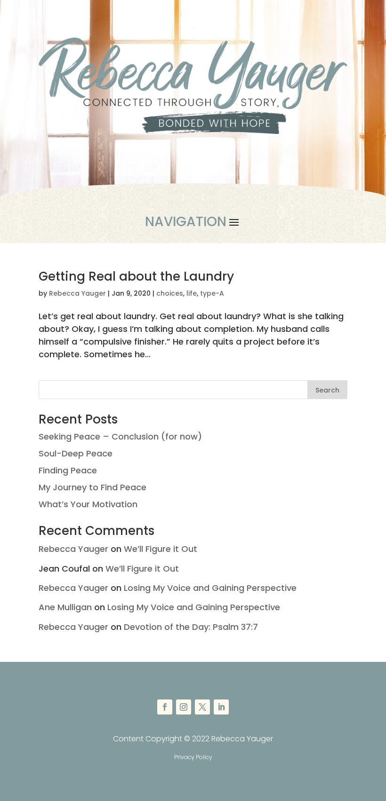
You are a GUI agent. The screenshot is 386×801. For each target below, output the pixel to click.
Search (327, 390)
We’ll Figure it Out (160, 549)
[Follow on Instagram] (183, 707)
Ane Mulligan (65, 607)
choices (169, 293)
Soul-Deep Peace (76, 453)
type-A (212, 293)
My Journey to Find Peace (92, 487)
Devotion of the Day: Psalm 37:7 (191, 627)
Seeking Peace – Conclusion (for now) (120, 436)
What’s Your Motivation (88, 504)
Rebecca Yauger (77, 293)
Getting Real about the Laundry (136, 276)
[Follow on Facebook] (164, 707)
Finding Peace (68, 470)
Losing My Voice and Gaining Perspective (210, 588)
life (191, 293)
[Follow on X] (202, 707)
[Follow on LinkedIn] (221, 707)
